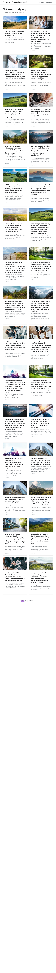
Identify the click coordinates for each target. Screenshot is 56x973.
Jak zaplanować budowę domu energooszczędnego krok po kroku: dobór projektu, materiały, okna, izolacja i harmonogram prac (15, 501)
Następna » (31, 600)
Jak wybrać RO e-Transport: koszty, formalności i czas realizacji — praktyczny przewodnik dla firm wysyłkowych (14, 113)
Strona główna (49, 2)
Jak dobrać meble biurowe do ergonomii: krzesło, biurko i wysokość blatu (14, 33)
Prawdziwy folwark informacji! (15, 2)
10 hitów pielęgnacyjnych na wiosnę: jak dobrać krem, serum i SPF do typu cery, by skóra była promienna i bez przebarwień (40, 423)
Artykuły (41, 2)
